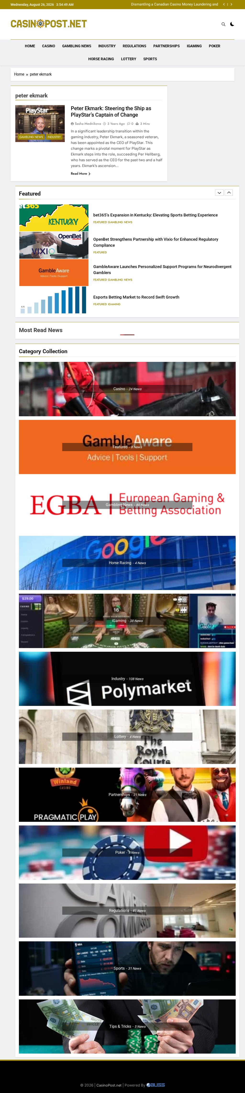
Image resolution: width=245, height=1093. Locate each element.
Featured (100, 225)
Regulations (134, 46)
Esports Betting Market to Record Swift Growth (136, 270)
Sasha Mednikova (88, 123)
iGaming (194, 46)
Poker (214, 46)
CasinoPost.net (109, 1085)
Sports (150, 59)
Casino (48, 46)
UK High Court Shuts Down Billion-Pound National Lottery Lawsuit (172, 4)
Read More (79, 173)
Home (30, 46)
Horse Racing (101, 59)
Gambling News (76, 46)
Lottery (128, 59)
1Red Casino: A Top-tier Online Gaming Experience (138, 297)
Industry (107, 46)
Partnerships (166, 46)
